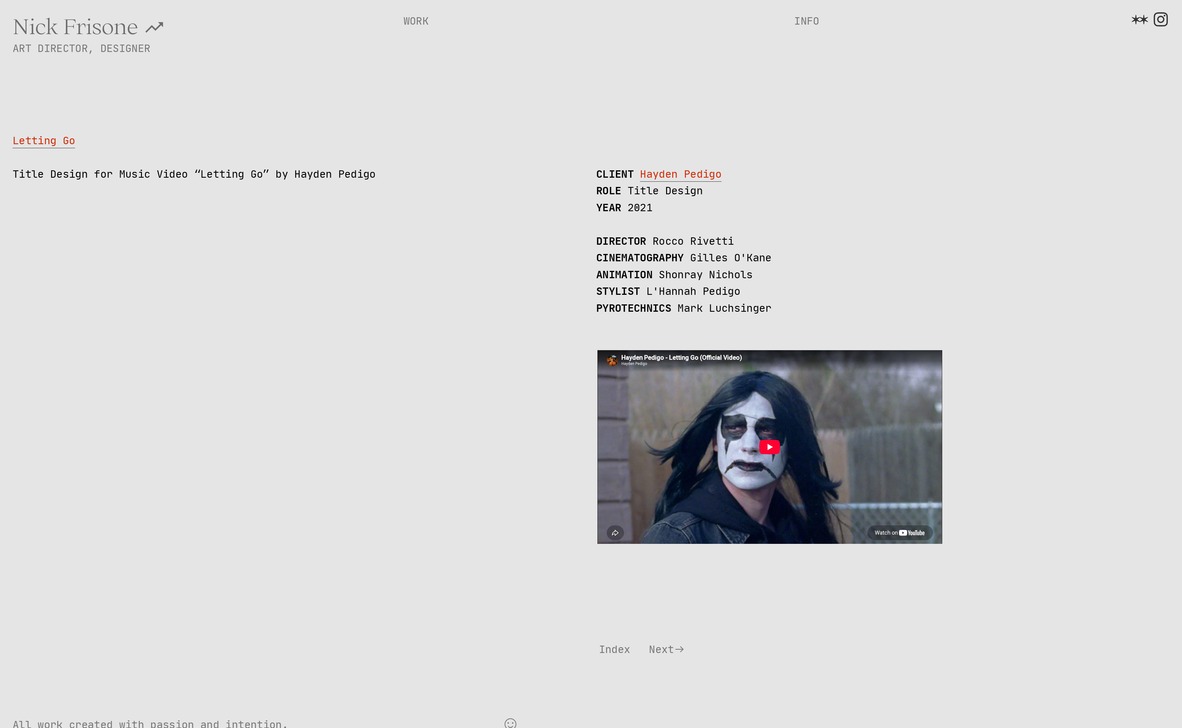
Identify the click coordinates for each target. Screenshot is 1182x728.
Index (614, 649)
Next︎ (667, 649)
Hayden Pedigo (680, 174)
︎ (1139, 20)
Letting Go (44, 140)
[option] (299, 474)
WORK (416, 20)
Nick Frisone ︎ (89, 26)
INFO (806, 20)
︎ (1160, 20)
